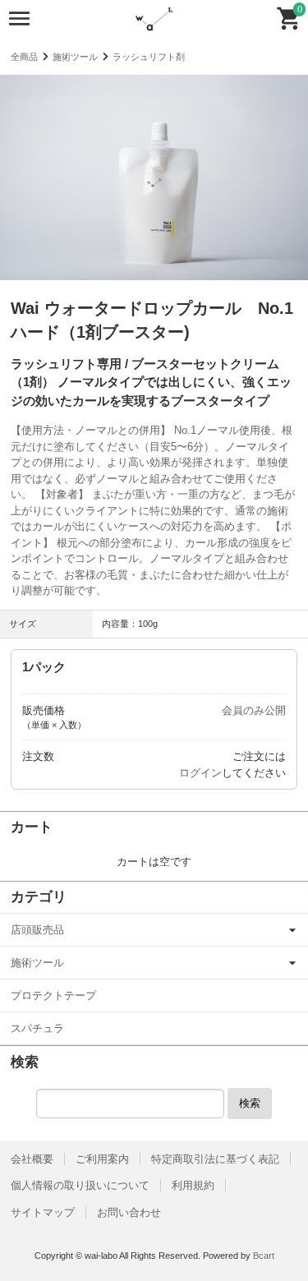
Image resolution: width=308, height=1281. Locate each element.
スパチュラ (37, 1028)
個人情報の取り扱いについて (80, 1185)
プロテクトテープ (53, 995)
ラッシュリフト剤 (149, 57)
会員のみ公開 (254, 710)
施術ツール (75, 57)
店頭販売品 (37, 930)
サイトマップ (43, 1212)
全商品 (24, 57)
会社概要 (32, 1159)
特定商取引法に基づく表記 (215, 1159)
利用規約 (193, 1185)
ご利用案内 (102, 1159)
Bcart (263, 1255)
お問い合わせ (129, 1212)
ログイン (200, 773)
